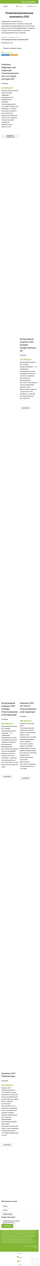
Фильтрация (7, 1214)
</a (35, 1247)
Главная (4, 37)
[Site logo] (19, 6)
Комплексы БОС (14, 37)
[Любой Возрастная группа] (18, 1221)
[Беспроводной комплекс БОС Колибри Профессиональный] (28, 122)
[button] (25, 408)
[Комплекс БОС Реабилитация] (10, 856)
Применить (7, 1226)
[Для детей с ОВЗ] (18, 1222)
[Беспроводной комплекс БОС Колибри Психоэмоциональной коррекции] (10, 486)
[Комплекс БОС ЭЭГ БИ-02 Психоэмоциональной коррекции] (28, 486)
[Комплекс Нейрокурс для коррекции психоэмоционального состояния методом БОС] (7, 52)
